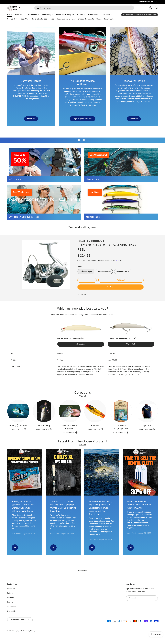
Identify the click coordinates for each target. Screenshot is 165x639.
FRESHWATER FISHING (69, 427)
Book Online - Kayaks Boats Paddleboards (37, 19)
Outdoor (106, 14)
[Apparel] (147, 411)
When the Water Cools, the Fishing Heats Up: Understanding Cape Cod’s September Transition (100, 507)
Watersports (93, 14)
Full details (81, 294)
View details (80, 344)
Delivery (10, 598)
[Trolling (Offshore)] (18, 411)
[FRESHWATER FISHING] (70, 411)
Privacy (10, 602)
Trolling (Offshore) (18, 425)
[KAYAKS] (95, 411)
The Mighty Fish (17, 631)
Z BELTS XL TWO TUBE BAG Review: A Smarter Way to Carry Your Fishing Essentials (63, 506)
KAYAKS (95, 425)
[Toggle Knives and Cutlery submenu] (73, 14)
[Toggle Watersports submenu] (99, 14)
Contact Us (11, 611)
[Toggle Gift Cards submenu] (17, 19)
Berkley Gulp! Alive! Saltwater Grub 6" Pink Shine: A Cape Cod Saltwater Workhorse (23, 506)
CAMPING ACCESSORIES (121, 427)
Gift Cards (11, 19)
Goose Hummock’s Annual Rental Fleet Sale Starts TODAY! (139, 504)
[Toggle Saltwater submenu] (24, 14)
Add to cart (121, 280)
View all (82, 396)
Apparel (80, 14)
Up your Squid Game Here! (82, 119)
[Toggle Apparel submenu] (84, 14)
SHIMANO (81, 241)
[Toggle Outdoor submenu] (111, 14)
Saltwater (19, 14)
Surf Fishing (44, 425)
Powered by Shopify (29, 631)
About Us (11, 589)
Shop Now (31, 119)
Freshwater (32, 14)
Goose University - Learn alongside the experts (75, 19)
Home (9, 14)
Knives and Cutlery (63, 14)
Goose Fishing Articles (105, 19)
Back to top (82, 571)
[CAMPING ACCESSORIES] (121, 411)
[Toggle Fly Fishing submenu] (52, 14)
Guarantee (11, 607)
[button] (156, 7)
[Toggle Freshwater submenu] (38, 14)
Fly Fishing (46, 14)
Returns (10, 593)
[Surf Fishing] (44, 411)
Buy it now (110, 287)
